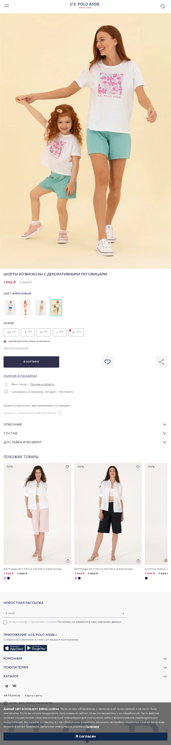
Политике (92, 726)
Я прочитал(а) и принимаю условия (65, 622)
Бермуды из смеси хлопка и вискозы (33, 569)
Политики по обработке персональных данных (89, 622)
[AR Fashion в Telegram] (6, 686)
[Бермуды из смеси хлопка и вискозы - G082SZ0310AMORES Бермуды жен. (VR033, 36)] (108, 514)
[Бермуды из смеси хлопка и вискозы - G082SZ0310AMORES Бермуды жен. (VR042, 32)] (37, 514)
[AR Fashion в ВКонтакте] (14, 686)
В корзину (31, 362)
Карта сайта (33, 695)
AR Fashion (12, 695)
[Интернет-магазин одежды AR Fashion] (84, 5)
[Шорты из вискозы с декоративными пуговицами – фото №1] (85, 268)
